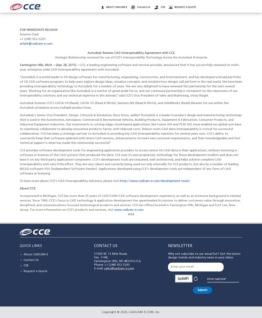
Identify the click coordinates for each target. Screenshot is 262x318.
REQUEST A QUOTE (185, 7)
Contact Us (143, 7)
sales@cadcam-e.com (119, 268)
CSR (163, 7)
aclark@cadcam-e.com (36, 43)
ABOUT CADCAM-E (116, 7)
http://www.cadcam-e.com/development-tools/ (155, 181)
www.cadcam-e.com (128, 209)
